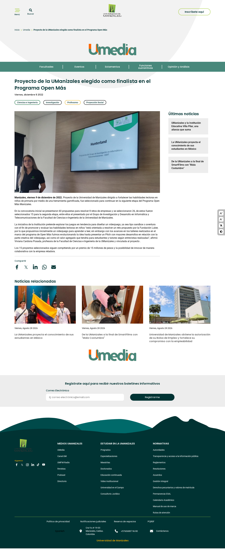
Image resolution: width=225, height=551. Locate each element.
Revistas (61, 469)
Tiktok (38, 464)
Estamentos (112, 67)
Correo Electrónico (57, 390)
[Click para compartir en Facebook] (17, 267)
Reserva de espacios (125, 521)
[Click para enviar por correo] (54, 267)
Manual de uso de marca (164, 506)
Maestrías (105, 462)
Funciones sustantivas (145, 67)
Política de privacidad (58, 521)
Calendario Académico (163, 500)
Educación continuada (111, 475)
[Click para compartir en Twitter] (26, 267)
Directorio (62, 481)
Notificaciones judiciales (93, 521)
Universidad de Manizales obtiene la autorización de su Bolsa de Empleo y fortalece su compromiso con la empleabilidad (179, 338)
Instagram (27, 464)
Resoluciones (159, 469)
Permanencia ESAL (162, 494)
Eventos (79, 67)
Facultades (46, 67)
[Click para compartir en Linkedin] (35, 267)
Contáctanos (162, 531)
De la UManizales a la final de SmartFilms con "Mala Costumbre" (187, 165)
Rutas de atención (161, 512)
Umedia (26, 30)
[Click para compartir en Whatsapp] (44, 267)
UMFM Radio (63, 462)
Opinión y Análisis (178, 67)
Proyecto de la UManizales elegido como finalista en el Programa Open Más (70, 30)
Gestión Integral (160, 481)
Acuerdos (157, 475)
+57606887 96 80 (129, 531)
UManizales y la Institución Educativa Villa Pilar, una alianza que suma (186, 126)
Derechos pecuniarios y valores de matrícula (173, 487)
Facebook (17, 464)
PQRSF (151, 521)
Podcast (61, 475)
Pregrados (106, 450)
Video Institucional (109, 481)
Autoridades (159, 450)
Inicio (17, 30)
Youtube (43, 464)
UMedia (61, 450)
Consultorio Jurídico (110, 494)
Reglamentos (159, 462)
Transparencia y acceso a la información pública (175, 456)
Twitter (22, 464)
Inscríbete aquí (194, 12)
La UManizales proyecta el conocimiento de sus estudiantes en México (186, 145)
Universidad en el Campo (112, 487)
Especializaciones (109, 456)
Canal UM (62, 456)
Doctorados (106, 469)
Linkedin (33, 464)
